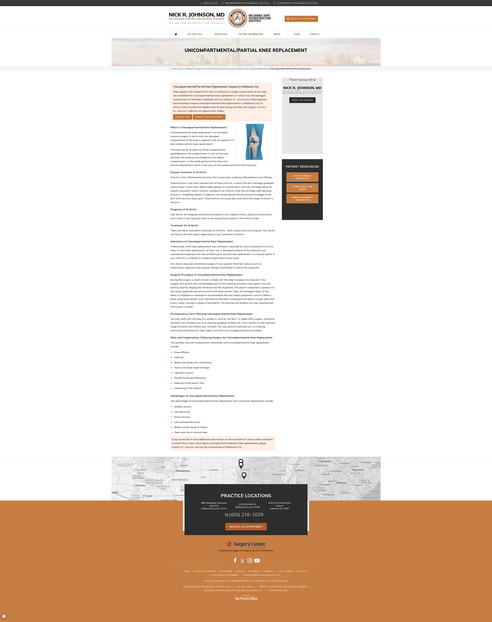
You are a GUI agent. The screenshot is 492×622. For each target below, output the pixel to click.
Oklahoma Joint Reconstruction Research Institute (233, 590)
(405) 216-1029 (210, 3)
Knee (267, 69)
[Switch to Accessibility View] (4, 616)
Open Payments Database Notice (262, 575)
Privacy (241, 571)
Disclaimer (226, 571)
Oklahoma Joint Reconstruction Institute (207, 586)
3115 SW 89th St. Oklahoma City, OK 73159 (297, 3)
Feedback (269, 571)
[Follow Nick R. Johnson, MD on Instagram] (250, 562)
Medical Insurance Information (302, 198)
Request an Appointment (303, 19)
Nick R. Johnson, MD (302, 88)
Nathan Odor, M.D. (278, 590)
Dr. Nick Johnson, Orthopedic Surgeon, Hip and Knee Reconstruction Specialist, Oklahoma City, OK (211, 69)
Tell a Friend (286, 571)
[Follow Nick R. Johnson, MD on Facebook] (235, 562)
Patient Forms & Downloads (302, 177)
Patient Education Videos (302, 187)
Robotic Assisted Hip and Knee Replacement (283, 586)
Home (176, 34)
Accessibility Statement (225, 575)
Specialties (258, 69)
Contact (303, 571)
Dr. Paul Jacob (245, 586)
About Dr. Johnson (302, 100)
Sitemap (254, 571)
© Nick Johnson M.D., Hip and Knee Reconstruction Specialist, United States (246, 581)
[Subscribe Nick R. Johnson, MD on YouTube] (257, 562)
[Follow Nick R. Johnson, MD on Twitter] (242, 562)
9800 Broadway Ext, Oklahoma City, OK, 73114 (247, 3)
